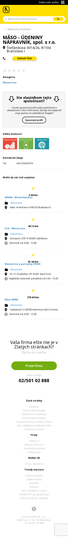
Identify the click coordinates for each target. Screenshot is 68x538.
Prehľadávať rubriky (34, 448)
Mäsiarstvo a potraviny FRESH (22, 264)
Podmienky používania (34, 418)
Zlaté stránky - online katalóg (6, 9)
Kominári (34, 483)
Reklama (34, 406)
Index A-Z (34, 441)
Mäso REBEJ (11, 299)
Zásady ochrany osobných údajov (34, 421)
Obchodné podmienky (34, 414)
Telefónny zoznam (34, 429)
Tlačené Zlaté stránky (34, 410)
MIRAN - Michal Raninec (19, 197)
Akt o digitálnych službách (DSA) (34, 425)
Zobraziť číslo (24, 58)
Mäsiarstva (16, 202)
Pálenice (34, 486)
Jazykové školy (34, 479)
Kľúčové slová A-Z (34, 444)
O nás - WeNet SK (34, 464)
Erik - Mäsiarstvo (15, 228)
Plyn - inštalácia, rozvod (34, 490)
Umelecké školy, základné (34, 498)
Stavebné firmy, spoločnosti (34, 494)
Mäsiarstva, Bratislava (19, 29)
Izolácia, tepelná (34, 475)
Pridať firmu (34, 366)
